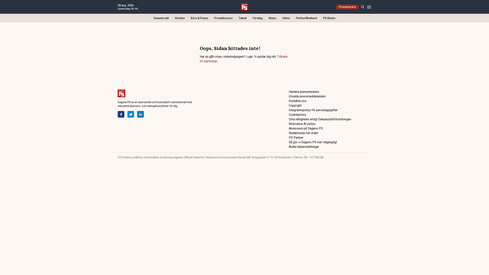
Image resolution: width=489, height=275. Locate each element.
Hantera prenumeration (304, 92)
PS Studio (329, 18)
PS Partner (296, 137)
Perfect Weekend (306, 18)
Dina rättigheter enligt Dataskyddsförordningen (320, 119)
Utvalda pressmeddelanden (307, 96)
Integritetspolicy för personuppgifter (313, 110)
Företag (258, 18)
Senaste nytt (161, 18)
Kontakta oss (297, 101)
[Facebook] (121, 114)
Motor (272, 18)
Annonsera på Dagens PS (306, 128)
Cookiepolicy (297, 114)
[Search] (362, 7)
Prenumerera (347, 6)
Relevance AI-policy (302, 124)
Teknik (243, 18)
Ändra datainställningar (304, 147)
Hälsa (286, 18)
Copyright (295, 105)
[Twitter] (130, 114)
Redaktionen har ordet (303, 133)
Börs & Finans (199, 18)
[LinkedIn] (140, 114)
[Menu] (369, 7)
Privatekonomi (223, 18)
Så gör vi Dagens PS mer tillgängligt (313, 142)
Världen (180, 18)
